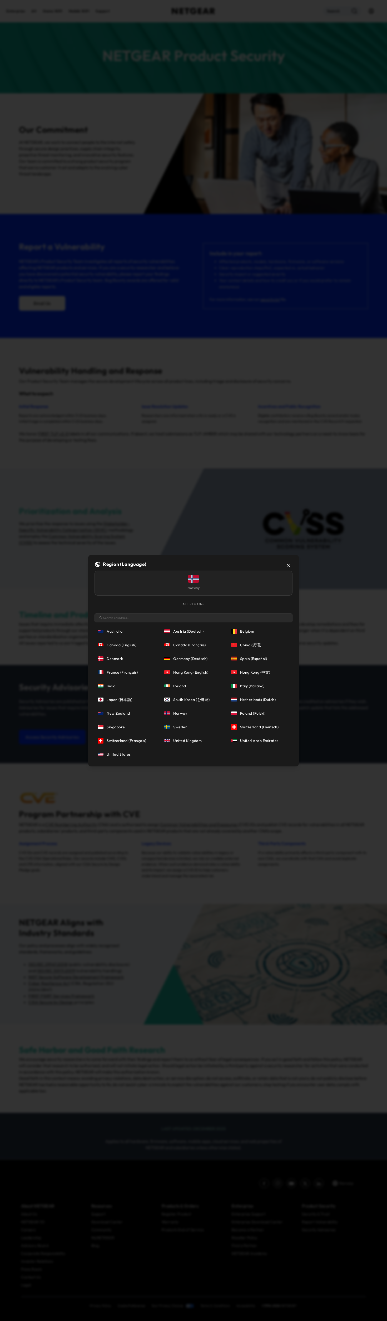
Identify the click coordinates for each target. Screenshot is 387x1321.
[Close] (288, 565)
